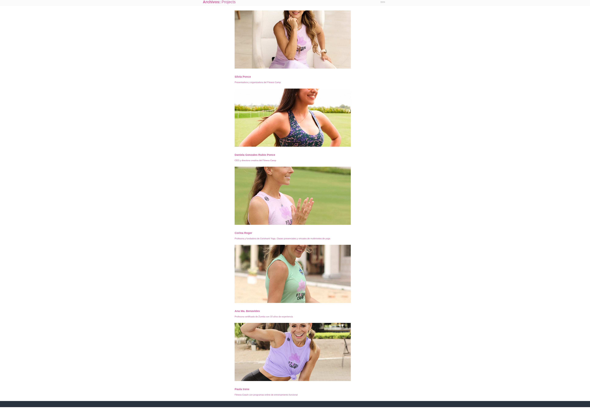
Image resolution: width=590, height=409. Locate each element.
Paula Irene (242, 389)
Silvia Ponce (243, 76)
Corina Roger (243, 232)
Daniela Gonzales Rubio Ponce (255, 154)
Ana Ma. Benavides (247, 311)
